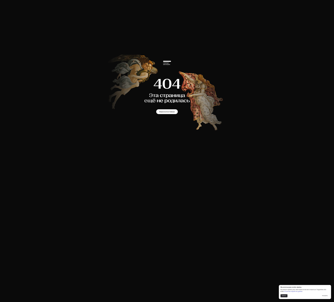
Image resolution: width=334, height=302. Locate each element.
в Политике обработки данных (293, 291)
